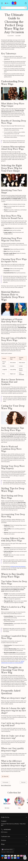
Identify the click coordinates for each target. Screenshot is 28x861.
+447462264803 (7, 829)
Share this (6, 776)
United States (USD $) (8, 849)
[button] (7, 3)
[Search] (25, 7)
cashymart (11, 851)
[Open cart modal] (25, 3)
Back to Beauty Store (6, 785)
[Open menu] (1, 3)
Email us (5, 832)
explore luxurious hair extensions (17, 566)
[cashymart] (14, 3)
